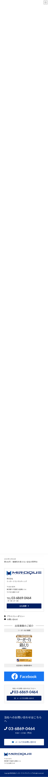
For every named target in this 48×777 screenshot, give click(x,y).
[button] (24, 599)
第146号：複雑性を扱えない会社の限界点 (21, 562)
